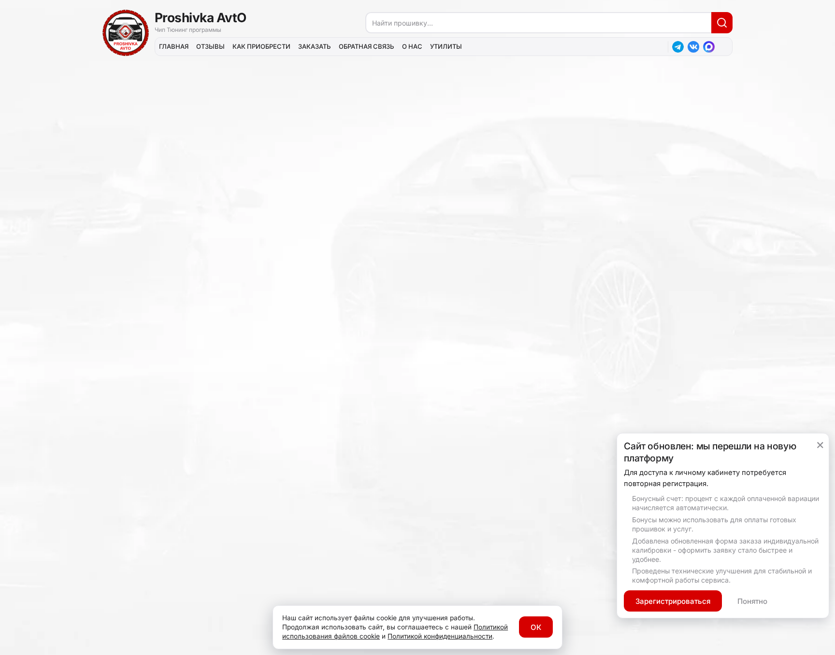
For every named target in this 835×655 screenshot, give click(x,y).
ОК (536, 627)
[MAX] (709, 47)
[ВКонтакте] (693, 47)
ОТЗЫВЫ (210, 46)
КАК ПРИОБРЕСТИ (261, 46)
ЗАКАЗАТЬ (314, 46)
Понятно (752, 601)
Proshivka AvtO (200, 17)
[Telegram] (678, 47)
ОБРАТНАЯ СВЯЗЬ (366, 46)
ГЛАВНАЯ (173, 46)
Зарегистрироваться (672, 601)
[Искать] (722, 22)
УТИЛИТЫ (446, 46)
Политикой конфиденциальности (440, 636)
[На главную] (125, 33)
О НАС (412, 46)
